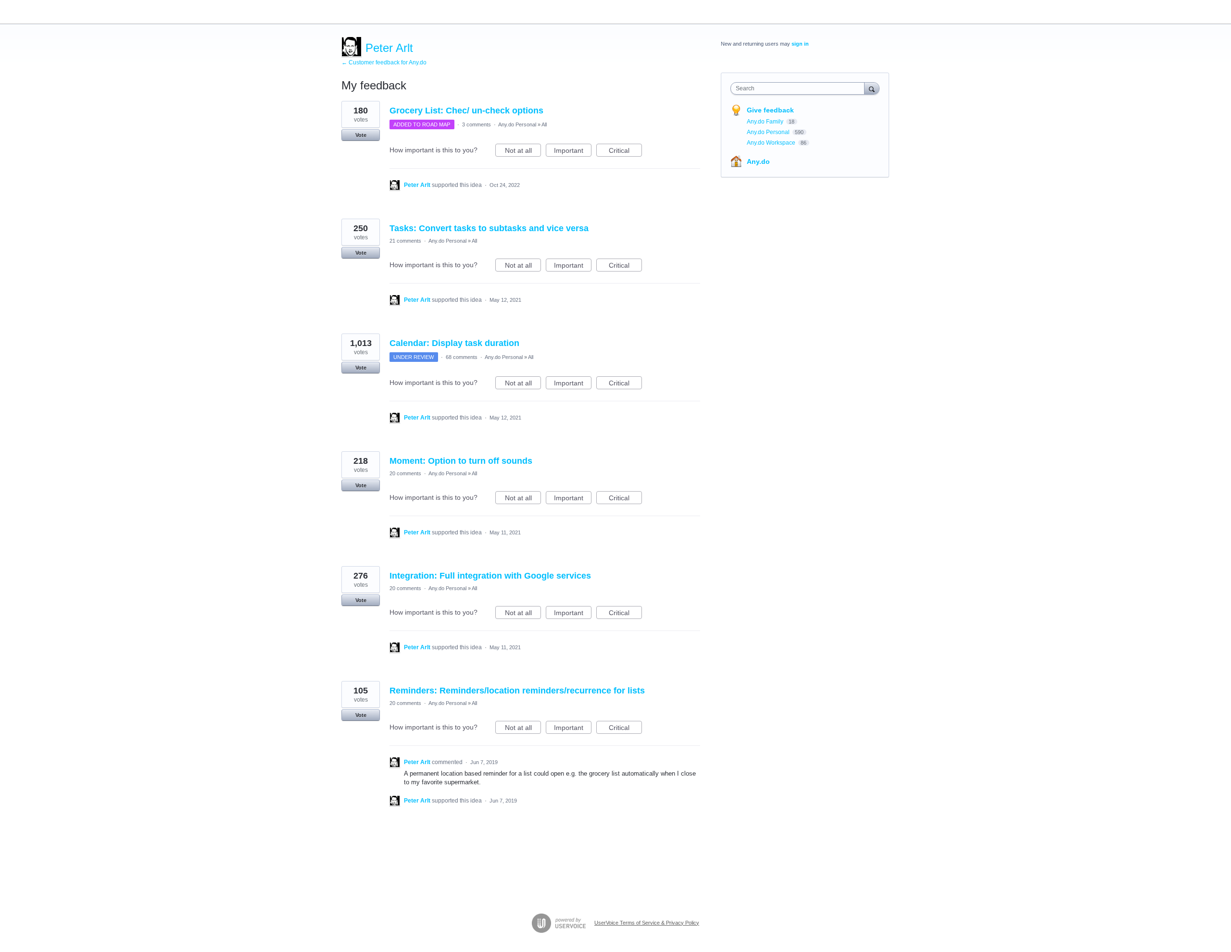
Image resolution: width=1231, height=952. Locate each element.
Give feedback (770, 110)
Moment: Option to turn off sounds (460, 461)
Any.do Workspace (772, 142)
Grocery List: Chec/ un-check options (466, 110)
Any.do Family (766, 121)
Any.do (758, 161)
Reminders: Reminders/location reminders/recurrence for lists (517, 690)
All (544, 124)
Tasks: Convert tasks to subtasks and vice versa (489, 228)
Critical (625, 152)
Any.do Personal (517, 124)
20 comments (405, 473)
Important (572, 152)
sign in (800, 44)
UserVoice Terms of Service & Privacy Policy (646, 923)
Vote (360, 135)
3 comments (476, 124)
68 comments (461, 357)
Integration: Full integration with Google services (490, 576)
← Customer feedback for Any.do (384, 62)
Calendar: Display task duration (454, 343)
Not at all (523, 152)
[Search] (871, 88)
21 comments (405, 241)
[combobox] (800, 88)
